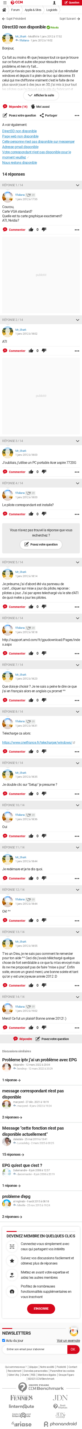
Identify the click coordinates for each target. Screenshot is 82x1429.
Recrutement (14, 1370)
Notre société (47, 1367)
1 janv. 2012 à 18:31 (26, 725)
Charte (25, 1374)
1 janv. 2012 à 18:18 (26, 632)
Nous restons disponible (19, 163)
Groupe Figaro (66, 1374)
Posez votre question (22, 115)
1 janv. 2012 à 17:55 (26, 199)
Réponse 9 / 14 (12, 763)
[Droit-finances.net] (60, 1406)
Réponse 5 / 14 (12, 562)
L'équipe (33, 1367)
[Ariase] (21, 1424)
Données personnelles (35, 1370)
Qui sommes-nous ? (16, 1367)
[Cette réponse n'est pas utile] (44, 229)
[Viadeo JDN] (60, 1415)
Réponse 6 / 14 (12, 618)
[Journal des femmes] (21, 1398)
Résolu (54, 27)
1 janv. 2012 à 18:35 (26, 776)
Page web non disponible (20, 136)
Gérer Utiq (13, 1374)
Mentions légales (47, 1374)
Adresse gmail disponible (20, 147)
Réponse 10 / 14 (13, 805)
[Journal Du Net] (60, 1398)
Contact (72, 1367)
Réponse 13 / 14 (13, 932)
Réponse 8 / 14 (12, 711)
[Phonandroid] (60, 1424)
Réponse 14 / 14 (13, 996)
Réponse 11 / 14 (13, 847)
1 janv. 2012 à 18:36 (26, 819)
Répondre (25, 1039)
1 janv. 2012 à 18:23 (26, 678)
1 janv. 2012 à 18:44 (26, 861)
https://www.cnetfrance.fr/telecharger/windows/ (37, 742)
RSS (33, 1374)
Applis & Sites (33, 10)
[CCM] (17, 2)
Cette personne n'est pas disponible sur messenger (38, 142)
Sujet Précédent (16, 18)
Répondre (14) (17, 106)
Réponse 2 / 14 (12, 319)
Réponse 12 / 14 (13, 889)
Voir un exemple (68, 1341)
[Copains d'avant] (21, 1415)
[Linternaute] (21, 1406)
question (74, 2)
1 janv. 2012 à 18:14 (26, 576)
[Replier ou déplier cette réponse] (77, 185)
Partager (51, 115)
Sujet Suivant (67, 18)
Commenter (16, 229)
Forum (15, 10)
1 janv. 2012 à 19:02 (41, 40)
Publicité (61, 1367)
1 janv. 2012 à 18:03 (26, 454)
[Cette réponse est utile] (31, 229)
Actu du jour (14, 1341)
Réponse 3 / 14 (12, 441)
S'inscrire (41, 1308)
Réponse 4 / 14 (12, 483)
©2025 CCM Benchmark (41, 1378)
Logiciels (51, 10)
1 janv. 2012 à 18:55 (26, 945)
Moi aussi (43, 106)
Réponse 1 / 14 (12, 185)
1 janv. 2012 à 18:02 (26, 333)
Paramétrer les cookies (62, 1370)
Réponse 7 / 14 (12, 664)
